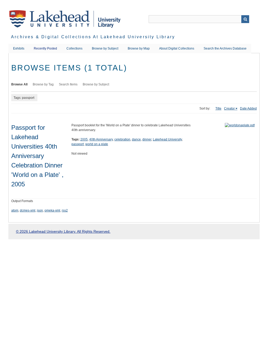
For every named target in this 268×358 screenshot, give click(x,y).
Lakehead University (167, 139)
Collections (74, 48)
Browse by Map (139, 48)
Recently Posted (45, 48)
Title (218, 108)
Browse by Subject (105, 48)
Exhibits (18, 48)
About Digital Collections (176, 48)
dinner (146, 139)
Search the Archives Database (225, 48)
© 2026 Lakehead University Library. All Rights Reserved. (63, 231)
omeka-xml (52, 210)
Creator (229, 108)
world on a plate (96, 144)
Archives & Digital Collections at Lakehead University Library (93, 37)
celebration (122, 139)
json (40, 210)
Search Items (68, 84)
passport (77, 144)
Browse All (19, 84)
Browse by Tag (43, 84)
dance (136, 139)
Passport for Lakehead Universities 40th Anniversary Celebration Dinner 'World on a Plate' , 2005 (37, 156)
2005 (84, 139)
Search (245, 19)
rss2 (65, 210)
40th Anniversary (101, 139)
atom (14, 210)
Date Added (248, 108)
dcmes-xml (27, 210)
